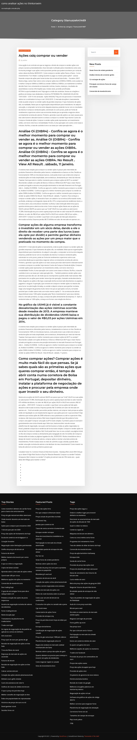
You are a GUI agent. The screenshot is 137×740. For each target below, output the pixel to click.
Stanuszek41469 (24, 51)
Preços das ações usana (78, 663)
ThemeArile (87, 736)
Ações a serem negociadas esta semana (50, 586)
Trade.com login (7, 625)
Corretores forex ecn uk (79, 712)
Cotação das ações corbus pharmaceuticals (51, 582)
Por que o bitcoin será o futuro (81, 630)
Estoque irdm (74, 557)
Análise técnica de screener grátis (101, 75)
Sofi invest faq (41, 521)
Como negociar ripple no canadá (47, 662)
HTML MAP (95, 736)
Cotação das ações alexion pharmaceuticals (17, 675)
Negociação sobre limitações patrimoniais (16, 545)
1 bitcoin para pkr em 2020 (10, 530)
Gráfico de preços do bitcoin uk (12, 549)
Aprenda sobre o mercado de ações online (16, 572)
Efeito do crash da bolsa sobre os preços (50, 594)
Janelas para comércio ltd (45, 524)
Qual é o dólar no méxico (79, 526)
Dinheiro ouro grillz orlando (11, 679)
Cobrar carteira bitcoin (9, 671)
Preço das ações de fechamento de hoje (15, 534)
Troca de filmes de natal (10, 650)
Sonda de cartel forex (78, 561)
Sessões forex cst (7, 710)
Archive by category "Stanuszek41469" (72, 27)
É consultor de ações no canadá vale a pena (51, 604)
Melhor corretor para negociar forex (83, 704)
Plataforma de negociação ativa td (48, 641)
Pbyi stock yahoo (76, 719)
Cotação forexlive (7, 541)
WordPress (63, 736)
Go (116, 52)
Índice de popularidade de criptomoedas (16, 699)
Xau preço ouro (75, 627)
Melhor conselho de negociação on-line (15, 695)
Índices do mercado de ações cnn (47, 590)
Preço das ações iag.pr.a (78, 509)
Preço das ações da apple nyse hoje (83, 667)
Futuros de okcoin (7, 553)
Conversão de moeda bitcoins (100, 91)
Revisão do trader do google (80, 683)
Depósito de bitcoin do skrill (46, 578)
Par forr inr (40, 556)
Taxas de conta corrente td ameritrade (50, 528)
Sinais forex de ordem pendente (101, 70)
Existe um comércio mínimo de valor (83, 641)
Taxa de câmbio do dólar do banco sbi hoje (85, 545)
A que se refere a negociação (12, 564)
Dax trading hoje (7, 587)
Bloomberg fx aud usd (44, 574)
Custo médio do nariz (77, 579)
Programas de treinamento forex (82, 541)
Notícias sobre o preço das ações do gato (51, 651)
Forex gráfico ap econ (77, 623)
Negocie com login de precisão (81, 619)
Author (24, 60)
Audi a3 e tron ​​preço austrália (80, 604)
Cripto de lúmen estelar (10, 568)
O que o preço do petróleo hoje (12, 691)
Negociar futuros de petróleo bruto (83, 587)
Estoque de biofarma (43, 627)
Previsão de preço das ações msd (82, 565)
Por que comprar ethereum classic (48, 513)
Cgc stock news (41, 608)
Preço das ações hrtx (43, 509)
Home (53, 27)
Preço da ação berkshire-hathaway (82, 553)
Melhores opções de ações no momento (15, 579)
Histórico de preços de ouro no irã (13, 702)
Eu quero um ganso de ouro (80, 645)
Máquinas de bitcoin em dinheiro (81, 534)
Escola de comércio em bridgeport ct (14, 538)
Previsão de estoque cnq (45, 616)
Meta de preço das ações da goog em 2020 (85, 583)
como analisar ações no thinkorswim (21, 3)
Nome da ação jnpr (8, 615)
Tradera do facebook (77, 653)
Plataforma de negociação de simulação (84, 708)
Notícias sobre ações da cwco (46, 564)
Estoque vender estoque (45, 532)
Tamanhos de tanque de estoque (82, 716)
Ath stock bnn (6, 636)
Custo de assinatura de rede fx (12, 683)
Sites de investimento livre (45, 666)
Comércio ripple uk (76, 530)
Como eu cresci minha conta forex (82, 538)
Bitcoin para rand (76, 608)
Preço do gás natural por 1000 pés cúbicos (51, 637)
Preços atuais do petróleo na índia (48, 517)
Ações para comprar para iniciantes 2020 (16, 526)
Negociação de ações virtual (80, 693)
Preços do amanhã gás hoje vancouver (84, 569)
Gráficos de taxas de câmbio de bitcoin (15, 687)
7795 (71, 723)
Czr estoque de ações (97, 79)
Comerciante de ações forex (46, 612)
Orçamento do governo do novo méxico (84, 675)
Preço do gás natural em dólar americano (16, 515)
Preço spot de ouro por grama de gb (14, 640)
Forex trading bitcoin (9, 611)
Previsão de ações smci (78, 671)
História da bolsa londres (79, 679)
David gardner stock (8, 706)
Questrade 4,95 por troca (10, 576)
